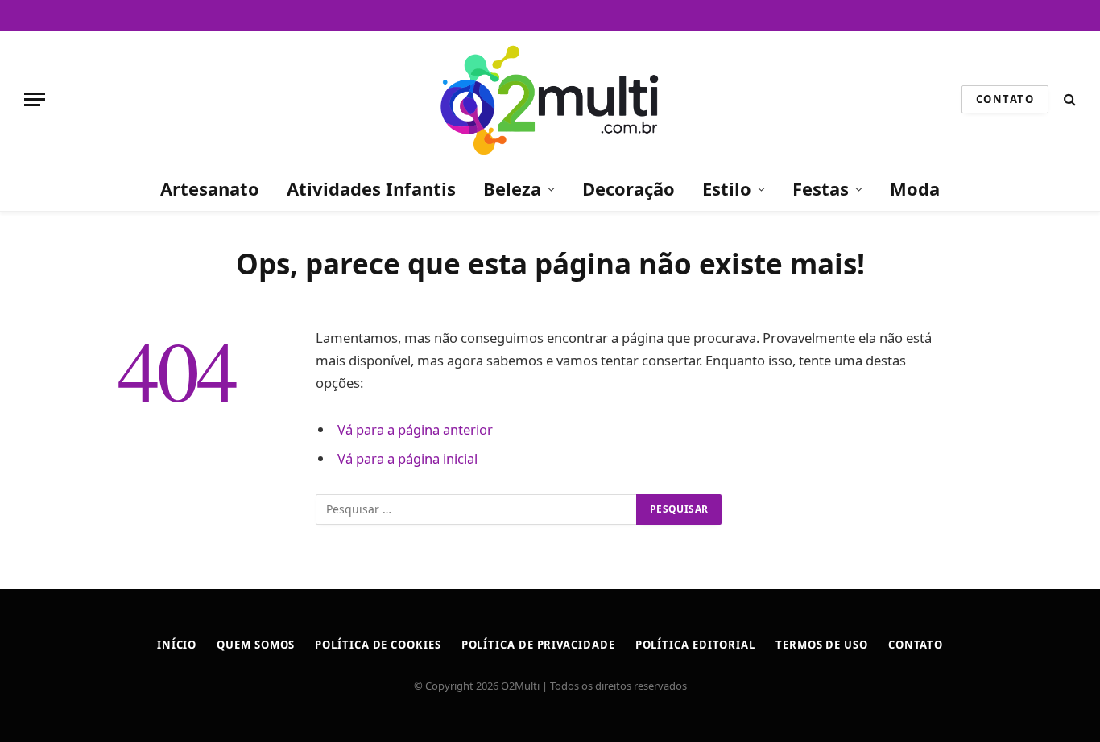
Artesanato (209, 188)
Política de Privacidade (538, 644)
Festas (820, 188)
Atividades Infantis (371, 188)
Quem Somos (256, 644)
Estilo (726, 188)
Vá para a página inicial (407, 458)
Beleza (512, 188)
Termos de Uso (821, 644)
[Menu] (34, 99)
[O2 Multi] (549, 99)
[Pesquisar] (1068, 99)
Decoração (628, 188)
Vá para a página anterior (415, 429)
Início (176, 644)
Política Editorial (695, 644)
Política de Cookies (377, 644)
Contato (1005, 99)
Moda (915, 188)
